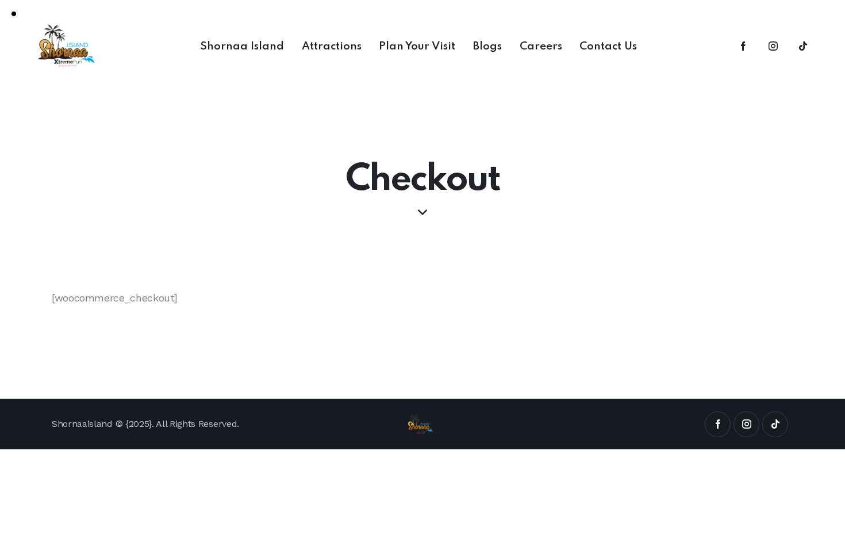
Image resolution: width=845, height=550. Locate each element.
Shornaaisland (82, 423)
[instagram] (773, 47)
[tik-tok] (803, 47)
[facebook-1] (743, 47)
